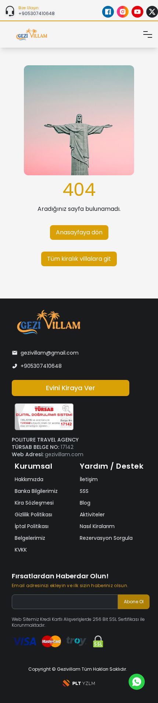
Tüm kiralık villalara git (79, 259)
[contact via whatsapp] (137, 682)
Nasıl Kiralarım (97, 526)
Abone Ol (134, 601)
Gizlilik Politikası (33, 514)
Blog (85, 502)
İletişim (89, 479)
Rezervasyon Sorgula (106, 538)
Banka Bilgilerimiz (36, 491)
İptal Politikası (32, 526)
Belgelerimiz (30, 538)
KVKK (21, 549)
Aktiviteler (92, 514)
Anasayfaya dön (79, 232)
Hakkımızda (29, 479)
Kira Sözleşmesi (34, 502)
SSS (84, 491)
